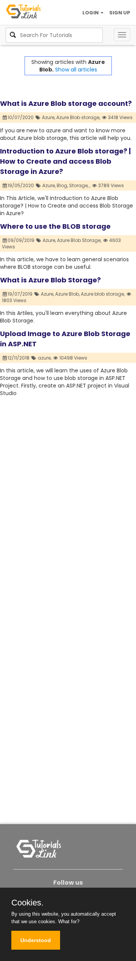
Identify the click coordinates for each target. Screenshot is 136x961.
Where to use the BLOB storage (55, 226)
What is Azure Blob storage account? (66, 103)
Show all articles (76, 69)
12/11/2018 (19, 358)
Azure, (48, 117)
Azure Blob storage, (78, 117)
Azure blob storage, (103, 294)
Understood (35, 940)
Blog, (62, 185)
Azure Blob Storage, (79, 240)
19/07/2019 (21, 294)
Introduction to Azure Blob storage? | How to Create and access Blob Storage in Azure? (65, 161)
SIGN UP (119, 12)
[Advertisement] (68, 465)
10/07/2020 (21, 117)
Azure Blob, (67, 294)
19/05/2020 (21, 185)
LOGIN (91, 12)
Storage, (78, 185)
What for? (68, 921)
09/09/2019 (22, 240)
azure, (44, 358)
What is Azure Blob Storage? (50, 280)
